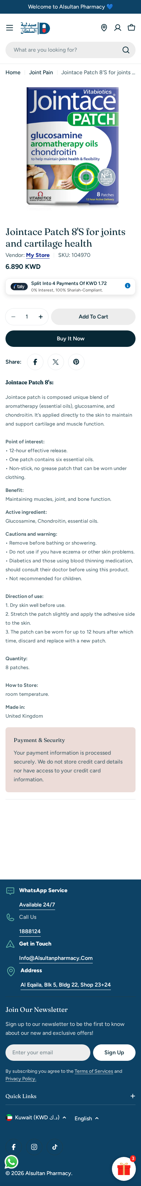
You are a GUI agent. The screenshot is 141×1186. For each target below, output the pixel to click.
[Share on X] (56, 362)
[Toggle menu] (9, 28)
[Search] (126, 50)
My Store (38, 255)
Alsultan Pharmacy (48, 1173)
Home (13, 72)
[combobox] (70, 50)
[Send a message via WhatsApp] (11, 1162)
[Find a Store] (104, 28)
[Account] (118, 28)
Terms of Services (94, 1071)
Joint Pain (41, 72)
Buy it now (71, 338)
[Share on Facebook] (35, 362)
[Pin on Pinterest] (76, 362)
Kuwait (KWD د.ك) (37, 1117)
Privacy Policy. (20, 1079)
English (83, 1118)
